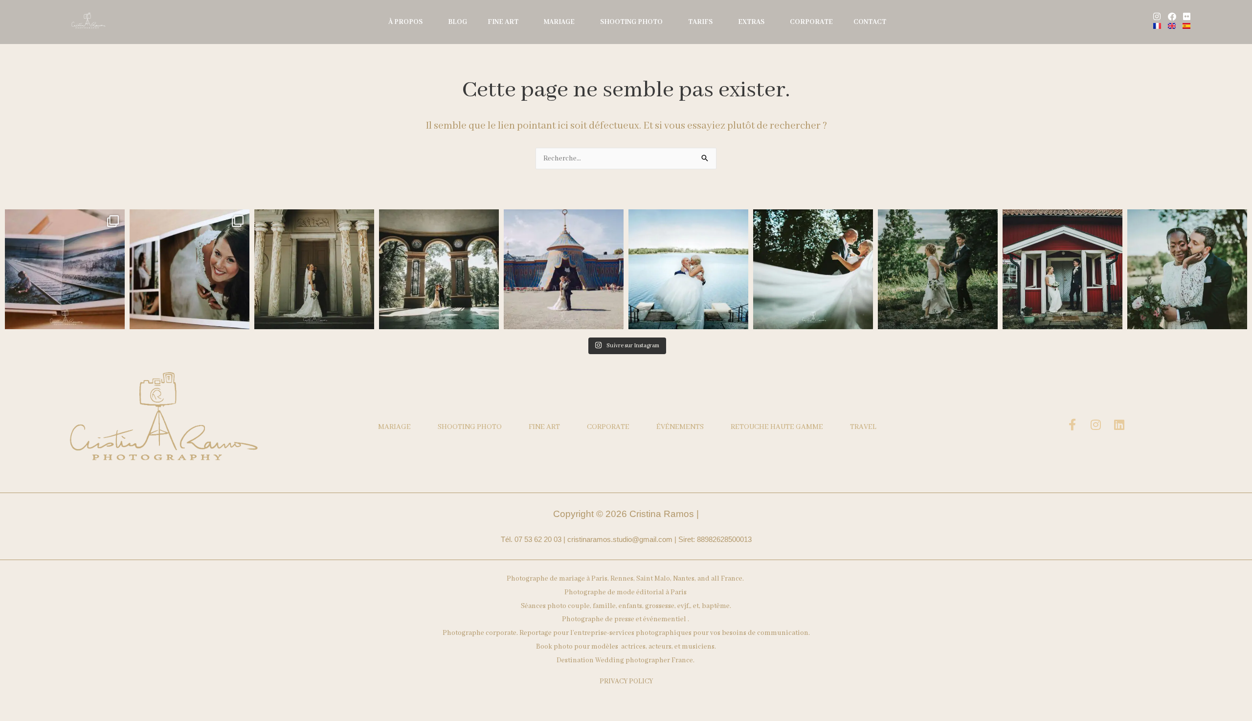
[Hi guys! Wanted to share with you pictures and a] (189, 269)
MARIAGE (559, 22)
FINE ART (503, 22)
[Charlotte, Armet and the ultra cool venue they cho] (564, 269)
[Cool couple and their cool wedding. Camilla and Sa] (1062, 269)
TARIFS (700, 22)
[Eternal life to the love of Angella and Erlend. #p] (1187, 269)
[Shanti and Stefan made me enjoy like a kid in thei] (688, 269)
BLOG (457, 22)
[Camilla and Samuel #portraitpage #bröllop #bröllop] (938, 269)
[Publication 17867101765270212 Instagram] (314, 269)
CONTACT (869, 22)
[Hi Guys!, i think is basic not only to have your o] (65, 269)
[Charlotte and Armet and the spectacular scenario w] (439, 269)
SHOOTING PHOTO (631, 22)
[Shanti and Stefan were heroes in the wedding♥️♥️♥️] (813, 269)
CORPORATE (811, 22)
